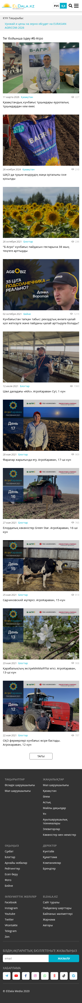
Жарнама (49, 919)
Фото (8, 880)
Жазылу (64, 958)
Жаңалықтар (53, 779)
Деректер (50, 846)
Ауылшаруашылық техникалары (55, 821)
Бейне (27, 314)
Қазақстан (27, 97)
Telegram (11, 931)
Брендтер (49, 868)
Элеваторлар (51, 829)
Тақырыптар (15, 779)
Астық (47, 802)
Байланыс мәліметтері (58, 914)
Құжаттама (50, 857)
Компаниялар (52, 863)
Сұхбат (9, 851)
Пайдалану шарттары (57, 908)
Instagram (11, 908)
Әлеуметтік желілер (20, 897)
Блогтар (28, 241)
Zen (7, 936)
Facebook (11, 902)
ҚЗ (63, 6)
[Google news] (73, 976)
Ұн (44, 813)
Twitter (9, 919)
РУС (56, 6)
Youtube (10, 914)
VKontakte (11, 925)
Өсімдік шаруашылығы (20, 785)
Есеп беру (11, 874)
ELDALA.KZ (50, 897)
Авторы (48, 925)
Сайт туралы (51, 902)
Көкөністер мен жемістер (59, 835)
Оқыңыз (12, 846)
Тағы (41, 756)
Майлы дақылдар (54, 808)
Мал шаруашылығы (18, 791)
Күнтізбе (48, 851)
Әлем (46, 796)
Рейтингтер (12, 868)
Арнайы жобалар (16, 863)
